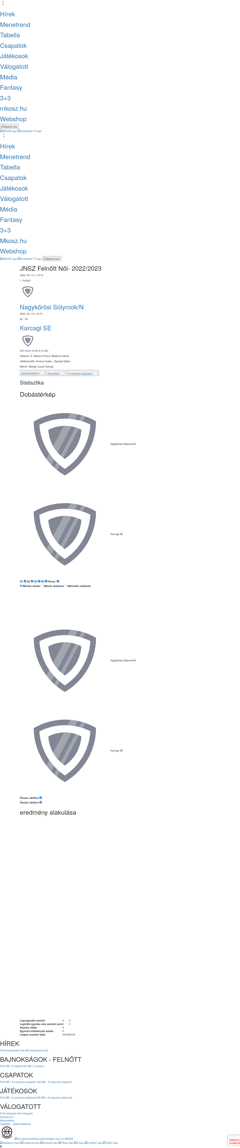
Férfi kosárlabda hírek (12, 1050)
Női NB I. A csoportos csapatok (54, 1082)
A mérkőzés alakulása (80, 373)
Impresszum (7, 1117)
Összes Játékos (30, 798)
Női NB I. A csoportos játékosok (54, 1097)
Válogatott (14, 66)
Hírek (7, 13)
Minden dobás (31, 586)
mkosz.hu (13, 107)
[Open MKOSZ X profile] (79, 1142)
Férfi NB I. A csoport (11, 1066)
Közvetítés (54, 373)
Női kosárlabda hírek (36, 1050)
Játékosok (14, 55)
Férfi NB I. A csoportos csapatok (18, 1082)
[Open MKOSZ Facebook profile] (30, 1142)
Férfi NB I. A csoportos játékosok (18, 1097)
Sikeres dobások (53, 586)
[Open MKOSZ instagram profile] (10, 1142)
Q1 (22, 581)
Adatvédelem (7, 1120)
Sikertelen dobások (79, 586)
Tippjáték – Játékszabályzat (15, 1124)
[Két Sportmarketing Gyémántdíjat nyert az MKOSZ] (43, 1138)
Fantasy (11, 87)
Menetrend (15, 24)
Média (8, 76)
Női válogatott (25, 1113)
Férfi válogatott (8, 1113)
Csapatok (13, 45)
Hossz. (52, 581)
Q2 (29, 581)
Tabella (10, 34)
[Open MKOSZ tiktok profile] (66, 1142)
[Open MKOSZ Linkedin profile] (94, 1142)
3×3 (5, 97)
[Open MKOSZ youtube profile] (49, 1142)
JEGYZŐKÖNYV (30, 373)
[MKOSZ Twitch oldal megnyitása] (110, 1142)
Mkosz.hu (13, 240)
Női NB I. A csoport (33, 1066)
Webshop (13, 118)
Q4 (43, 581)
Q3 (36, 581)
